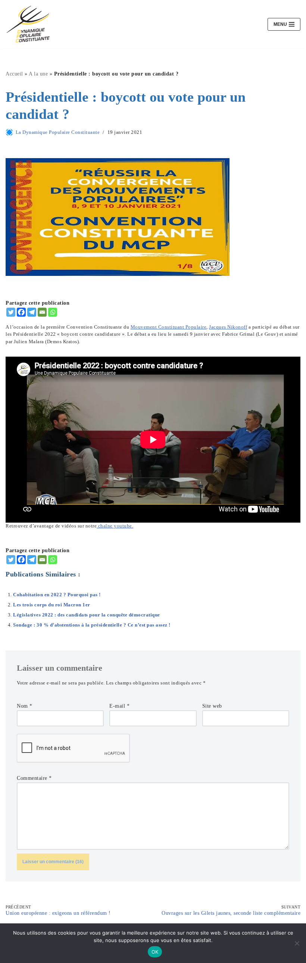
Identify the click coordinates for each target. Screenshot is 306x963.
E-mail (119, 706)
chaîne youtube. (115, 526)
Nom (24, 706)
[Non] (296, 943)
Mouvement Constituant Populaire (169, 327)
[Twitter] (10, 312)
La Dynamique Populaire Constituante (58, 132)
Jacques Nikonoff (228, 327)
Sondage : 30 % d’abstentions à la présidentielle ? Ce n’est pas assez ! (92, 625)
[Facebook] (21, 312)
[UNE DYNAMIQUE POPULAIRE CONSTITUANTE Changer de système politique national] (28, 24)
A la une (38, 74)
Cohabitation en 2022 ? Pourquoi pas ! (57, 594)
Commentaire (34, 778)
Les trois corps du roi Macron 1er (51, 604)
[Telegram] (31, 312)
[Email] (42, 312)
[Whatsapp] (52, 312)
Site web (212, 706)
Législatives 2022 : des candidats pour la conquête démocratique (86, 615)
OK (155, 952)
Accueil (14, 74)
